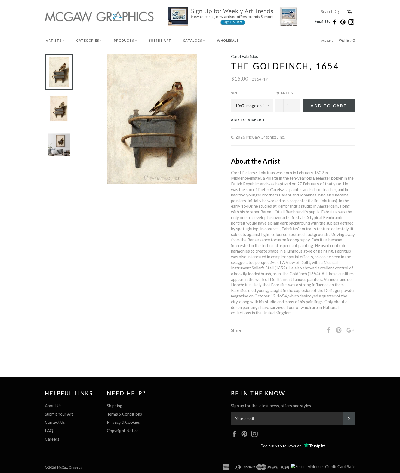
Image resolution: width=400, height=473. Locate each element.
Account (327, 40)
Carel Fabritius (244, 56)
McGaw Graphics (69, 467)
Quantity (284, 93)
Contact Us (55, 422)
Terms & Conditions (124, 413)
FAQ (49, 430)
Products (124, 40)
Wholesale (228, 40)
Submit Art (160, 40)
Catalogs (193, 40)
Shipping (114, 405)
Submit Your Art (59, 413)
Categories (88, 40)
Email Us (323, 21)
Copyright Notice (123, 430)
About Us (53, 405)
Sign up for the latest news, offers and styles (271, 405)
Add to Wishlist (248, 119)
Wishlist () (347, 40)
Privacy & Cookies (123, 422)
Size (234, 93)
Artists (54, 40)
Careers (52, 439)
